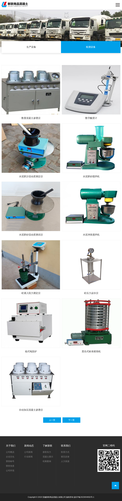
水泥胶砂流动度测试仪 (31, 234)
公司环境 (10, 470)
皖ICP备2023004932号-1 (84, 497)
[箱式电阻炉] (31, 346)
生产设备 (31, 47)
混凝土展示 (48, 456)
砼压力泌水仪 (91, 293)
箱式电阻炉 (31, 351)
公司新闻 (28, 452)
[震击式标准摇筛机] (91, 346)
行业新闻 (28, 456)
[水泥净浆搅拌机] (91, 229)
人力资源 (65, 461)
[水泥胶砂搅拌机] (91, 170)
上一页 (52, 420)
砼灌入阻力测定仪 (30, 293)
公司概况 (10, 452)
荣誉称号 (10, 461)
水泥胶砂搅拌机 (91, 176)
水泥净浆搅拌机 (91, 234)
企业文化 (10, 456)
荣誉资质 (10, 466)
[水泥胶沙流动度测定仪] (31, 170)
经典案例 (47, 461)
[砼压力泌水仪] (91, 287)
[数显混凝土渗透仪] (31, 112)
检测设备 (91, 47)
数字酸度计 (91, 118)
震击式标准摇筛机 (91, 351)
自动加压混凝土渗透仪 (31, 410)
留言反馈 (65, 456)
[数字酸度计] (91, 112)
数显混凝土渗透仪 (30, 118)
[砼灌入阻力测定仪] (31, 287)
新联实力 (47, 452)
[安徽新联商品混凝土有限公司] (15, 3)
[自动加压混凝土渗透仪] (31, 404)
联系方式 (65, 452)
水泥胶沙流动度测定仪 (31, 176)
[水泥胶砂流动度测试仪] (31, 229)
